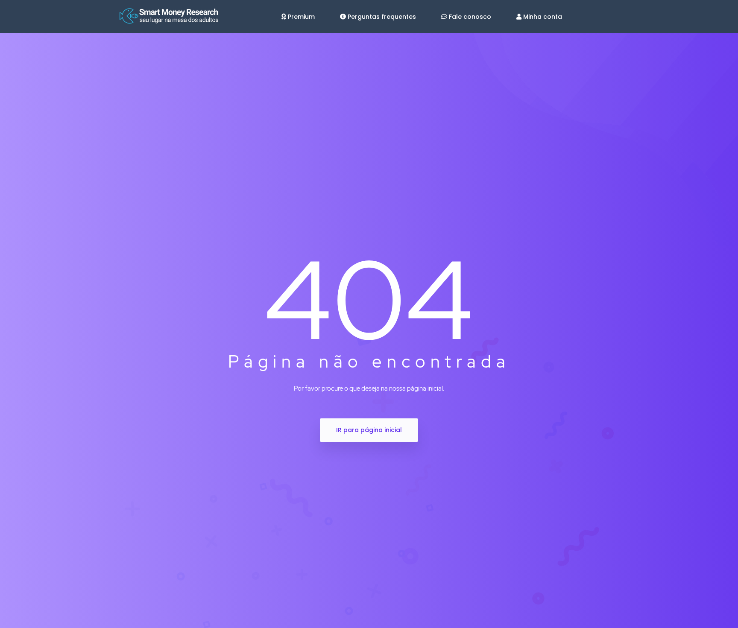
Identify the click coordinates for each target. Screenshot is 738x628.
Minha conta (542, 16)
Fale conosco (470, 16)
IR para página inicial (369, 430)
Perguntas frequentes (382, 16)
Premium (301, 16)
